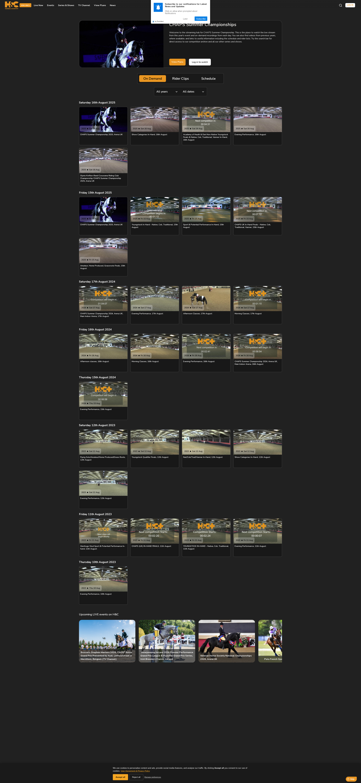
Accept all (120, 777)
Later (185, 18)
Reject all (136, 777)
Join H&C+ (25, 5)
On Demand (152, 78)
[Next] (277, 641)
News (113, 5)
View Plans (100, 5)
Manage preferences (152, 777)
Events (50, 5)
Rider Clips (180, 78)
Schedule (208, 78)
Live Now (38, 5)
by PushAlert (159, 21)
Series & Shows (66, 5)
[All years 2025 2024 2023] (167, 91)
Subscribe (201, 18)
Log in (350, 5)
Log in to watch (200, 62)
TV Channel (84, 5)
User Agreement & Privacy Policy (135, 771)
